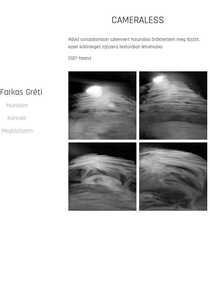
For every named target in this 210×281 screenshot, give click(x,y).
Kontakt (17, 118)
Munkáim (17, 105)
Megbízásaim (17, 131)
